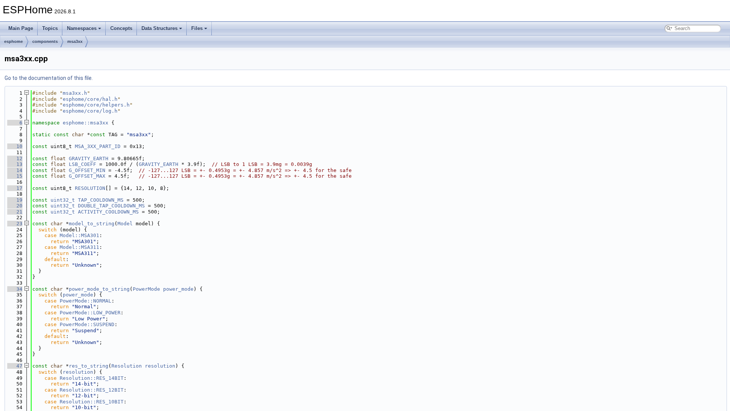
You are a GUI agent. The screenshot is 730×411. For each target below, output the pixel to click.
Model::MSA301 (79, 235)
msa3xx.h (75, 93)
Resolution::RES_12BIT (92, 390)
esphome (13, 41)
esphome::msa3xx (85, 123)
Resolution (126, 366)
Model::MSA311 (79, 247)
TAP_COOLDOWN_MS (101, 200)
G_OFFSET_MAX (87, 176)
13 (14, 164)
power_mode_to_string (99, 289)
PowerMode (146, 289)
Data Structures (159, 28)
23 (14, 223)
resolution (160, 366)
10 (14, 146)
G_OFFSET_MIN (87, 170)
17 (14, 188)
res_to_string (88, 366)
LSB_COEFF (82, 164)
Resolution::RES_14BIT (92, 378)
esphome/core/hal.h (90, 99)
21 (14, 212)
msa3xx (75, 41)
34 (14, 289)
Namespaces (82, 28)
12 (14, 158)
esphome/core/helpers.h (96, 105)
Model (125, 223)
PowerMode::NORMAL (85, 301)
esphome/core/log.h (90, 111)
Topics (50, 28)
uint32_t (63, 200)
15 (14, 176)
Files (197, 28)
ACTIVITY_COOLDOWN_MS (108, 212)
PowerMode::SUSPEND (87, 324)
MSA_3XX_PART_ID (98, 146)
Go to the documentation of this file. (49, 78)
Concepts (121, 28)
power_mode (178, 289)
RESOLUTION (90, 188)
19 (14, 200)
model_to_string (91, 223)
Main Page (20, 28)
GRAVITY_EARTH (88, 158)
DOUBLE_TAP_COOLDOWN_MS (111, 206)
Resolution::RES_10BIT (92, 402)
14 (14, 170)
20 (14, 206)
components (45, 41)
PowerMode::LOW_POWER (90, 312)
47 (14, 366)
